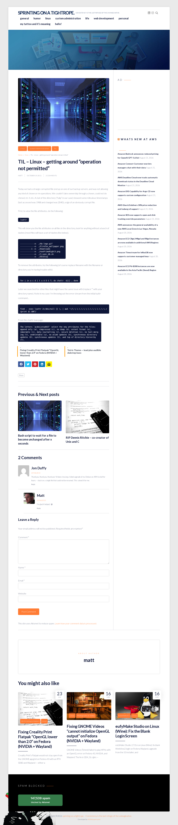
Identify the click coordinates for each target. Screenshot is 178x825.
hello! (58, 23)
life (87, 18)
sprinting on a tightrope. (46, 12)
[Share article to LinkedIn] (42, 364)
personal (124, 18)
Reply (33, 484)
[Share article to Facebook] (21, 364)
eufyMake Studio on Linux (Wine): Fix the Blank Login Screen (137, 731)
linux (48, 18)
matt (20, 175)
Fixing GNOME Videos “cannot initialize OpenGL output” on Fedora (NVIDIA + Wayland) (88, 733)
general (24, 18)
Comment (23, 537)
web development (104, 18)
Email (21, 580)
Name (21, 567)
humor (37, 18)
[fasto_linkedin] (149, 13)
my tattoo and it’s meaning (35, 23)
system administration (68, 18)
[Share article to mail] (49, 364)
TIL (55, 148)
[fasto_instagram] (152, 13)
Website (22, 593)
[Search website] (157, 13)
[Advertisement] (139, 106)
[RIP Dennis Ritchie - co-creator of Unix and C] (87, 432)
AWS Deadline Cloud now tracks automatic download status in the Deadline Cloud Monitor (138, 181)
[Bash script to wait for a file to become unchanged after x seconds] (40, 430)
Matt (40, 495)
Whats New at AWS (139, 139)
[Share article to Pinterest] (35, 364)
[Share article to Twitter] (28, 364)
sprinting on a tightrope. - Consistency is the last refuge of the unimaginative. (97, 816)
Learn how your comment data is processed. (76, 623)
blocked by (40, 799)
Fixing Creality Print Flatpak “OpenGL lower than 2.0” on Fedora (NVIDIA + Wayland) (37, 739)
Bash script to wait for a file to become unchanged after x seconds (37, 439)
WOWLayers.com (94, 819)
